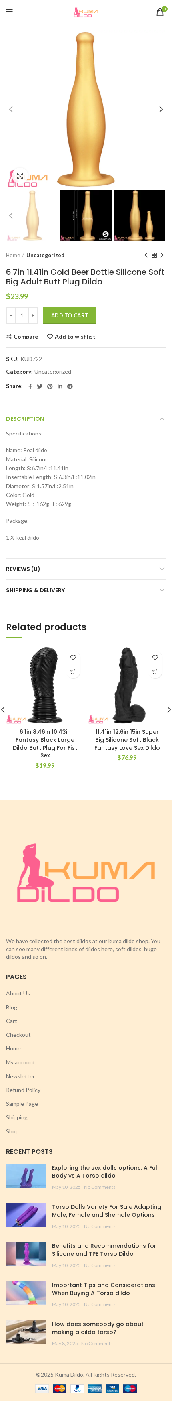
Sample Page (22, 1103)
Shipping (17, 1117)
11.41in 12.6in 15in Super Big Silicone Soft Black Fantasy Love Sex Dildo (127, 739)
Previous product (146, 255)
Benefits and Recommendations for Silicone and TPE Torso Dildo (104, 1250)
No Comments (100, 1187)
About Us (18, 993)
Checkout (18, 1034)
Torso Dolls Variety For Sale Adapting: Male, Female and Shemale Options (107, 1211)
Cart (11, 1020)
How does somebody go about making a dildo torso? (98, 1328)
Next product (162, 255)
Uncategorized (45, 255)
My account (20, 1062)
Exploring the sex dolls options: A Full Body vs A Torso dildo (105, 1172)
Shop (12, 1131)
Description (25, 419)
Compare (26, 336)
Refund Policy (23, 1089)
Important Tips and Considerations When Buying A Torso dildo (103, 1289)
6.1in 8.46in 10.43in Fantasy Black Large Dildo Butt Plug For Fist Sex (45, 743)
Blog (11, 1007)
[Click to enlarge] (20, 176)
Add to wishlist (75, 336)
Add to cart (69, 315)
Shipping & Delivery (35, 590)
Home (13, 255)
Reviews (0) (23, 569)
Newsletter (20, 1076)
